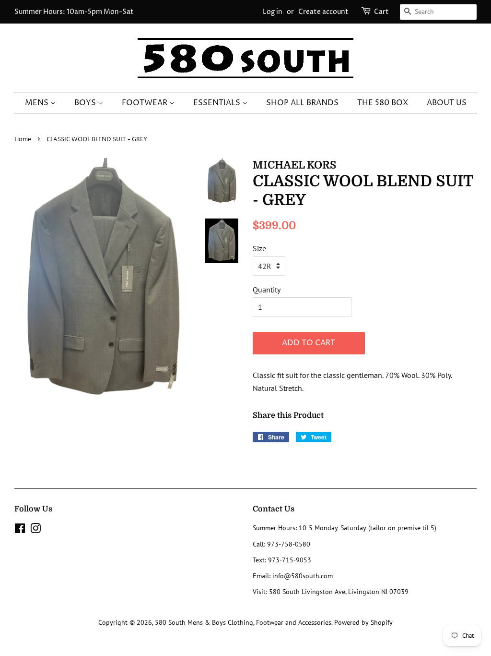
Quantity (267, 289)
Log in (272, 11)
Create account (323, 11)
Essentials (217, 102)
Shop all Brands (302, 102)
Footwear (145, 102)
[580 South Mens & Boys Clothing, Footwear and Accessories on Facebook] (19, 530)
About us (447, 102)
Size (259, 248)
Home (22, 139)
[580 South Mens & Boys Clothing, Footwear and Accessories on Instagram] (35, 530)
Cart (381, 11)
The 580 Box (382, 102)
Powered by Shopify (363, 622)
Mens (37, 102)
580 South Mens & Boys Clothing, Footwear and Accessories (243, 622)
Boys (86, 102)
